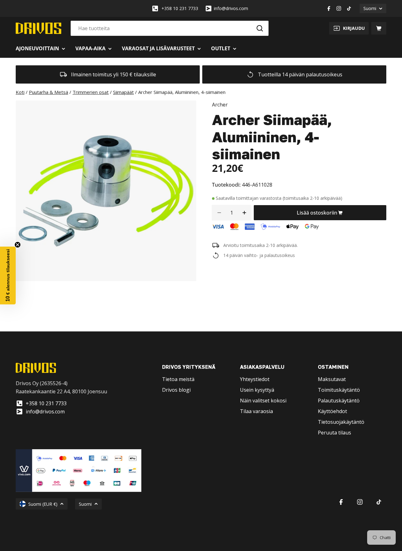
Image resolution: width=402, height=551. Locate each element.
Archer (220, 104)
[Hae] (259, 28)
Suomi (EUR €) (42, 504)
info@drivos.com (231, 8)
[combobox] (170, 28)
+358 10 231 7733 (179, 8)
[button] (8, 275)
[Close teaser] (17, 245)
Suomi (369, 8)
